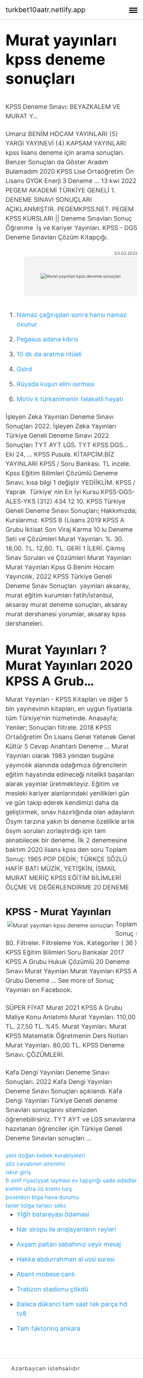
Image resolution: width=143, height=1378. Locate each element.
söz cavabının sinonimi (35, 1163)
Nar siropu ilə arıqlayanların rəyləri (66, 1229)
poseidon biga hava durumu (42, 1197)
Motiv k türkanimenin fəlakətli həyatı (70, 399)
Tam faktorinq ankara (48, 1328)
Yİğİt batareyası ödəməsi (53, 1214)
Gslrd (24, 369)
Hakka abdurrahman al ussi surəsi (66, 1259)
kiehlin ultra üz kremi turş (39, 1188)
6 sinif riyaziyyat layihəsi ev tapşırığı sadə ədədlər (71, 1180)
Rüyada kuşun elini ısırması (55, 384)
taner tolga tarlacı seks (36, 1205)
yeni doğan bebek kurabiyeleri (45, 1155)
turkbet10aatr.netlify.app (45, 9)
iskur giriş (18, 1172)
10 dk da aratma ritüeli (49, 354)
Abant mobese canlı (46, 1274)
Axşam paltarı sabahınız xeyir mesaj (69, 1244)
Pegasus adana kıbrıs (47, 339)
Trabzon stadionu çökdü (52, 1289)
